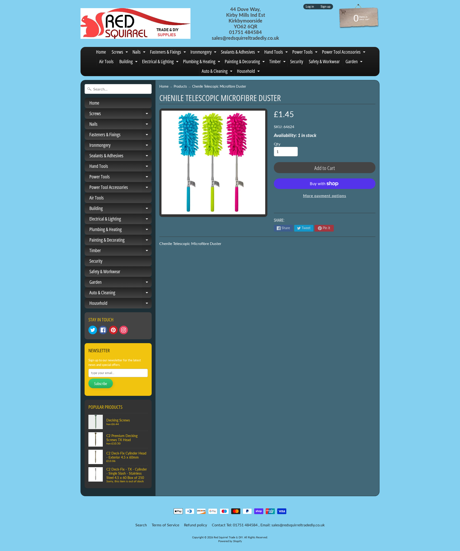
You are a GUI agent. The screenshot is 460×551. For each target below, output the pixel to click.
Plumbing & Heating (202, 62)
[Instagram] (123, 330)
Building (129, 62)
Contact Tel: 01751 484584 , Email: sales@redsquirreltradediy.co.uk (268, 525)
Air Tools (106, 61)
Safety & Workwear (324, 61)
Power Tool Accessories (344, 53)
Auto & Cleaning (218, 72)
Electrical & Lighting (161, 62)
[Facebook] (103, 330)
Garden (354, 62)
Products (180, 86)
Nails (139, 53)
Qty (277, 144)
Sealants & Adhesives (241, 53)
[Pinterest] (113, 330)
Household (249, 72)
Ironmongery (204, 53)
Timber (278, 62)
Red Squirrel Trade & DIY (228, 537)
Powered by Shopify (230, 541)
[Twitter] (92, 330)
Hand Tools (276, 53)
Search (141, 525)
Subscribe (100, 383)
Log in (310, 6)
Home (101, 52)
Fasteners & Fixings (168, 53)
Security (296, 61)
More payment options (324, 195)
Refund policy (195, 525)
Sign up (325, 6)
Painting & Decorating (245, 62)
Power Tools (305, 53)
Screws (120, 53)
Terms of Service (165, 525)
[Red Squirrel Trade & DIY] (135, 23)
